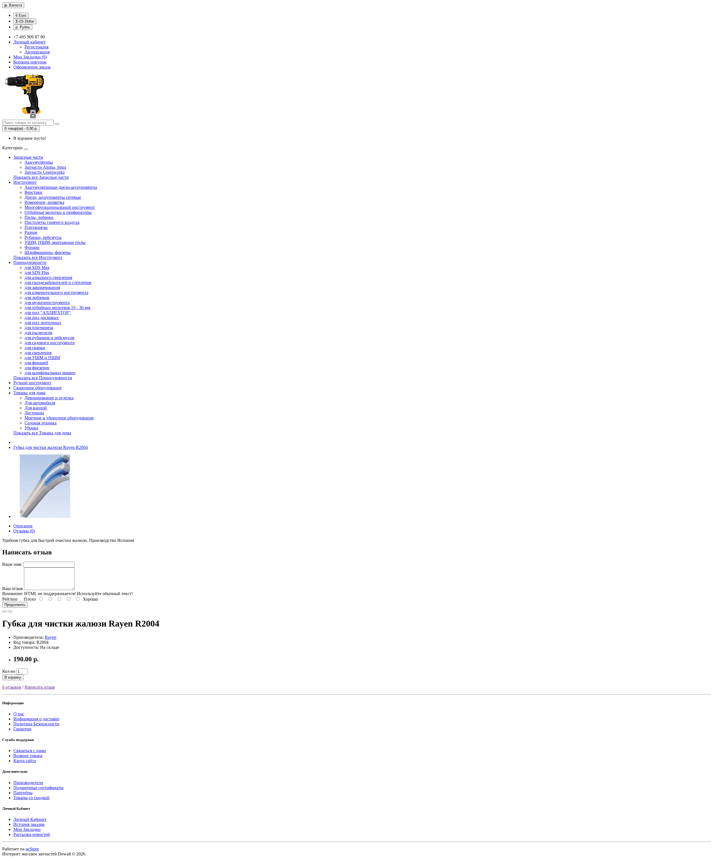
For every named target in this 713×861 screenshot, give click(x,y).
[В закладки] (4, 611)
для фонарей (36, 362)
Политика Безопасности (36, 723)
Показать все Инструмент (37, 257)
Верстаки (33, 192)
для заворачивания (42, 287)
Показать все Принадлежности (42, 377)
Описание (23, 526)
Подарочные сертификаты (38, 787)
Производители (28, 782)
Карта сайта (24, 760)
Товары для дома (29, 392)
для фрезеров (37, 367)
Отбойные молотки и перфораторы (58, 212)
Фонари (32, 247)
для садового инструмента (50, 342)
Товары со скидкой (31, 797)
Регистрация (36, 47)
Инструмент (25, 182)
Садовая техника (41, 422)
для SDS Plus (37, 272)
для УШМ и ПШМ (42, 357)
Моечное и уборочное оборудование (59, 417)
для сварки (35, 347)
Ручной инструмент (32, 382)
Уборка (31, 427)
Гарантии (22, 729)
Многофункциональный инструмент (60, 207)
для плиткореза (39, 327)
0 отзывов (11, 687)
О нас (18, 713)
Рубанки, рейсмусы (43, 237)
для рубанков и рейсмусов (49, 337)
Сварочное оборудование (37, 387)
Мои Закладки (27, 829)
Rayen (50, 637)
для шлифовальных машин (50, 372)
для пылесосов (38, 332)
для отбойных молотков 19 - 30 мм (57, 307)
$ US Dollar (25, 21)
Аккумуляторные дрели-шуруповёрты (61, 187)
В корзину (12, 677)
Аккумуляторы (39, 162)
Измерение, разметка (44, 202)
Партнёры (23, 792)
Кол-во (8, 671)
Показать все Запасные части (41, 177)
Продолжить (14, 605)
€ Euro (21, 15)
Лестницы (34, 412)
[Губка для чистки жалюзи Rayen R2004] (45, 516)
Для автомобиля (40, 402)
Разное (31, 232)
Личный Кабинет (30, 819)
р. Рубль (23, 27)
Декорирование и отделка (49, 397)
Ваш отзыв (12, 588)
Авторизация (37, 52)
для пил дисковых (42, 317)
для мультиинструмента (47, 302)
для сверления (38, 352)
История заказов (29, 824)
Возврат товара (27, 755)
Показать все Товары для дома (42, 432)
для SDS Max (37, 267)
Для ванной (36, 407)
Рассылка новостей (31, 834)
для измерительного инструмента (56, 292)
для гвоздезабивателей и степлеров (58, 282)
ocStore (32, 849)
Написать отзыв (40, 687)
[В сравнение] (10, 611)
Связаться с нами (29, 750)
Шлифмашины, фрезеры (48, 252)
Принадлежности (30, 262)
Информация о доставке (36, 718)
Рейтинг (10, 599)
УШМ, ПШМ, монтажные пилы (55, 242)
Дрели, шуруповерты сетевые (53, 197)
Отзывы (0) (24, 531)
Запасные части (28, 157)
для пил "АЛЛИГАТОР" (48, 312)
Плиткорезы (36, 227)
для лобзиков (37, 297)
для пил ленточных (43, 322)
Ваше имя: (12, 564)
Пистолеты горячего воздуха (52, 222)
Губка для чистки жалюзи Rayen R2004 (50, 447)
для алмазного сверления (48, 277)
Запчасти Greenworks (45, 172)
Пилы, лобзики (39, 217)
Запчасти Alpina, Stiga (45, 167)
